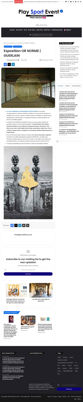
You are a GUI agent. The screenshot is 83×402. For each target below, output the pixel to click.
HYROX (70, 368)
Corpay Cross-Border (62, 360)
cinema (71, 357)
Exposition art (13, 43)
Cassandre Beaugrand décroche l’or (27, 327)
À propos (54, 396)
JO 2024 (77, 368)
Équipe (60, 396)
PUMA (76, 371)
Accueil (12, 30)
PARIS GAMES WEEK (68, 371)
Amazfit (59, 357)
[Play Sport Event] (41, 14)
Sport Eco (47, 30)
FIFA (58, 365)
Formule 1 (76, 365)
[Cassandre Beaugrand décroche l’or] (28, 320)
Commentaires (76, 86)
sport (58, 373)
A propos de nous (56, 30)
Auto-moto (31, 30)
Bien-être (40, 30)
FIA (76, 362)
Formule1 (70, 365)
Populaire (60, 86)
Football (63, 365)
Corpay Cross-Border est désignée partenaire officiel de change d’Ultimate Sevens (69, 63)
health (58, 368)
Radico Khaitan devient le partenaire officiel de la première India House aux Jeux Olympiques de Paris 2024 (45, 327)
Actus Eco (19, 30)
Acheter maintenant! (76, 396)
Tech (25, 30)
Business (65, 357)
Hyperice (65, 368)
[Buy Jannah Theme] (41, 25)
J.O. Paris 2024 (17, 46)
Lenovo (59, 371)
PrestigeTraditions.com (12, 60)
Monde (64, 396)
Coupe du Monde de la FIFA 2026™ (65, 362)
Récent (68, 86)
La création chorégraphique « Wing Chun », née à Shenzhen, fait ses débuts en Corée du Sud (69, 75)
